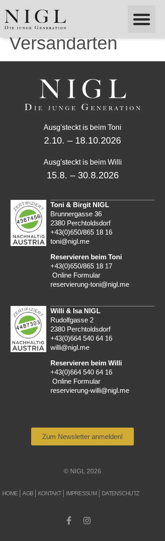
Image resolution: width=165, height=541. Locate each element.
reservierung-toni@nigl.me (89, 284)
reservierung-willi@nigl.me (89, 390)
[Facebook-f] (69, 520)
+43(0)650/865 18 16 (81, 232)
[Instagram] (87, 520)
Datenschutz (120, 493)
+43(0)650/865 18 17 (81, 266)
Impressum (81, 493)
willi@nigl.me (69, 347)
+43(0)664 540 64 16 (81, 338)
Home (9, 493)
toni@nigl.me (69, 241)
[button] (141, 19)
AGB (27, 493)
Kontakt (49, 493)
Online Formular (76, 275)
